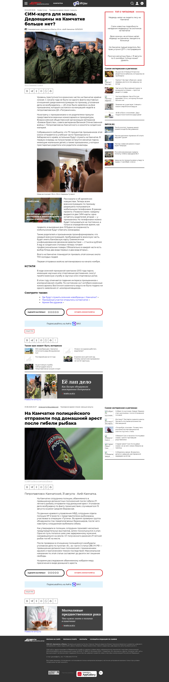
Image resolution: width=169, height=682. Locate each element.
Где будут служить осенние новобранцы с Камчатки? (69, 297)
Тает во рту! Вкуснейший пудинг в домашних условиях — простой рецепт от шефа (128, 90)
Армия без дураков (52, 302)
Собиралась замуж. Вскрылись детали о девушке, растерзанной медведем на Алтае (128, 454)
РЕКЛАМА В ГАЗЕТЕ (70, 639)
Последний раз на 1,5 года (45, 357)
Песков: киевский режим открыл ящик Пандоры (127, 144)
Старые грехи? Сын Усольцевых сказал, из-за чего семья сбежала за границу (129, 446)
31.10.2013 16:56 (30, 10)
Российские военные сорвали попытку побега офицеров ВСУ (127, 153)
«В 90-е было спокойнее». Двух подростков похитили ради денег (128, 114)
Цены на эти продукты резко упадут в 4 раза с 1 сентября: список (129, 161)
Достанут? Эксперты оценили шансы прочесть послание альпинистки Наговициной (129, 421)
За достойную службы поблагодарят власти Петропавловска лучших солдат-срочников (43, 368)
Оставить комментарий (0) (84, 312)
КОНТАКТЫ (83, 639)
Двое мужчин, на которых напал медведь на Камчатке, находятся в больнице (124, 38)
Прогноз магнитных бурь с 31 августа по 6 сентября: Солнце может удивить (125, 58)
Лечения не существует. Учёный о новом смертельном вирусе (128, 105)
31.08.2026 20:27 (31, 407)
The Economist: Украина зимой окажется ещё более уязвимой (126, 128)
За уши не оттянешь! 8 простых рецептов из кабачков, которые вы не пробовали (129, 74)
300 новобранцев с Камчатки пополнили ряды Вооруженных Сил (47, 351)
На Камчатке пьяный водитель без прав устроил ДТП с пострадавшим (124, 48)
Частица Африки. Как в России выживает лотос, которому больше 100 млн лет (129, 98)
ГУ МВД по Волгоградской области (38, 481)
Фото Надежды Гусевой (34, 85)
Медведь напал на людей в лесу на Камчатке (125, 18)
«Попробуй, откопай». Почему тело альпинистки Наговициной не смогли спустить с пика (129, 429)
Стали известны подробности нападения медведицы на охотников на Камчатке (124, 28)
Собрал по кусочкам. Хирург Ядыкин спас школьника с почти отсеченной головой (129, 413)
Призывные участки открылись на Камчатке (65, 300)
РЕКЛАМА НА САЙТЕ (53, 639)
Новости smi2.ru (33, 399)
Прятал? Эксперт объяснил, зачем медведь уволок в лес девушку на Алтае (128, 82)
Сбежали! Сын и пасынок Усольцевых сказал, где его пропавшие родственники (129, 438)
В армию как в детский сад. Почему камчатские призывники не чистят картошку (86, 359)
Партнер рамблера (68, 672)
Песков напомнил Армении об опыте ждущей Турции (129, 136)
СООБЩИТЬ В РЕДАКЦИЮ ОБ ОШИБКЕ (103, 639)
